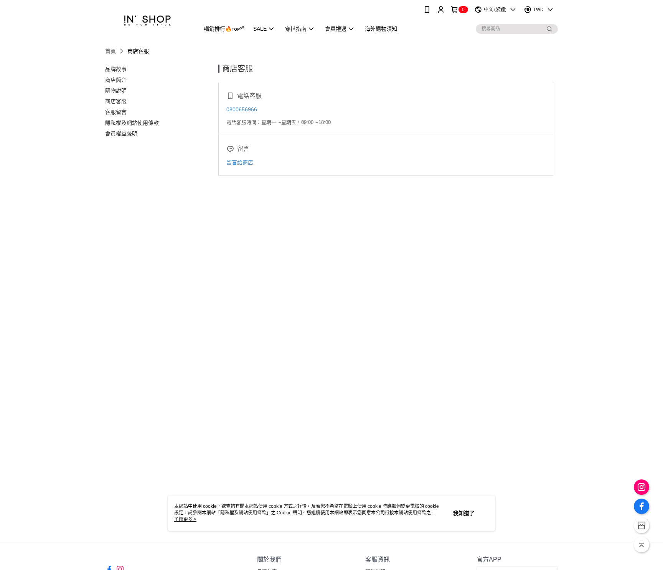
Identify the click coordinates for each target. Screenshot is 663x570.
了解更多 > (185, 519)
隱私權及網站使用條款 (243, 512)
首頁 (110, 51)
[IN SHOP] (147, 20)
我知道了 (464, 513)
